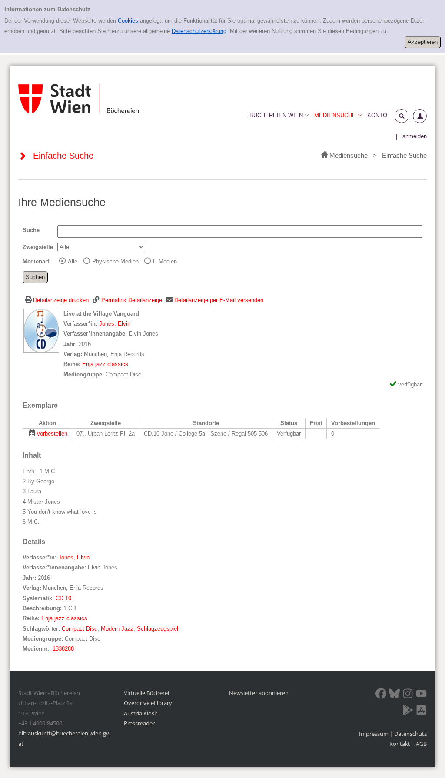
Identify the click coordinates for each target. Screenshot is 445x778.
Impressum (374, 734)
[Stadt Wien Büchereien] (78, 99)
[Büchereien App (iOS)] (421, 711)
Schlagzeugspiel (157, 628)
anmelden (414, 136)
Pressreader (139, 723)
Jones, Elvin (114, 323)
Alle (72, 261)
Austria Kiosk (140, 713)
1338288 (63, 648)
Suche (31, 230)
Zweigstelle (38, 247)
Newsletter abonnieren (259, 693)
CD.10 (63, 598)
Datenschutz (410, 734)
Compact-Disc (79, 628)
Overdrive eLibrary (148, 703)
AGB (421, 744)
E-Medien (165, 261)
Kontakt (399, 744)
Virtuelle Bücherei (146, 693)
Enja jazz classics (105, 364)
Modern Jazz (117, 628)
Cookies (128, 20)
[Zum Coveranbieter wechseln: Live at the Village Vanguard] (41, 330)
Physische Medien (115, 261)
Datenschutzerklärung (199, 31)
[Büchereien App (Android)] (407, 711)
